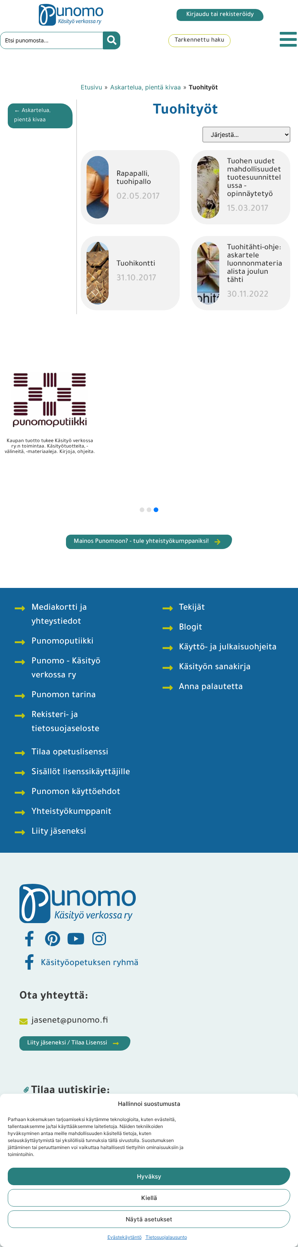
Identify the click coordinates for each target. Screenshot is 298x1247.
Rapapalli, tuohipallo (133, 178)
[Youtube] (75, 938)
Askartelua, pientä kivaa (145, 87)
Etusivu (91, 87)
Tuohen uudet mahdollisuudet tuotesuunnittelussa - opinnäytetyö (254, 178)
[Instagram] (99, 938)
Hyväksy (149, 1176)
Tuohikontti (135, 264)
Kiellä (149, 1198)
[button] (142, 509)
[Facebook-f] (29, 938)
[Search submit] (111, 40)
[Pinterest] (52, 938)
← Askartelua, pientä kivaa (32, 116)
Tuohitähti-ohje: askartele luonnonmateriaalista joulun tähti (254, 264)
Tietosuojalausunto (166, 1237)
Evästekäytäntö (124, 1237)
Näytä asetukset (149, 1219)
